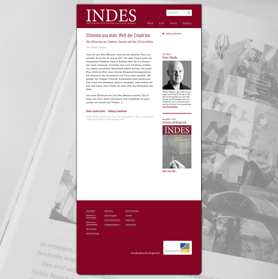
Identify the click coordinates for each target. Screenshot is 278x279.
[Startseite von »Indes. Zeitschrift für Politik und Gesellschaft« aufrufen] (111, 23)
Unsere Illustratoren (112, 220)
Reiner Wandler (99, 47)
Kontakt (129, 216)
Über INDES (90, 211)
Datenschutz (131, 225)
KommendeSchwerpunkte (91, 223)
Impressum (130, 220)
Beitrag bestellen (117, 111)
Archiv (161, 23)
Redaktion (187, 23)
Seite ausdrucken (173, 33)
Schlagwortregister (112, 225)
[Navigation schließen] (52, 9)
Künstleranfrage (92, 234)
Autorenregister (110, 216)
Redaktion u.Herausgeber (91, 217)
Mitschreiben (91, 229)
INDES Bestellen (132, 211)
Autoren (173, 23)
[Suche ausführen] (189, 13)
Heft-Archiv (108, 211)
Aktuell (150, 23)
